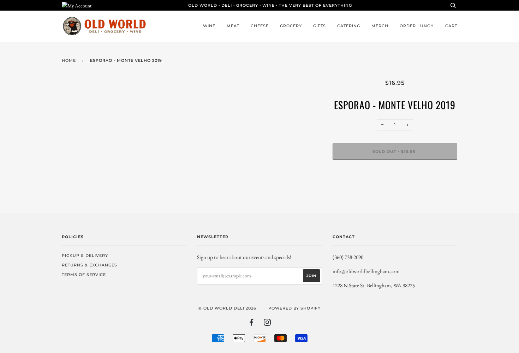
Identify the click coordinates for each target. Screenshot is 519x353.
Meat (233, 25)
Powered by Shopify (294, 308)
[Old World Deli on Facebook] (251, 323)
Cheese (260, 25)
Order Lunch (417, 25)
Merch (379, 25)
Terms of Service (84, 274)
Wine (209, 25)
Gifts (319, 25)
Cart (451, 25)
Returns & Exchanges (89, 265)
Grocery (291, 25)
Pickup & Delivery (85, 255)
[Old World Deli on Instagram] (267, 323)
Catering (348, 25)
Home (69, 60)
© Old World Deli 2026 (227, 308)
